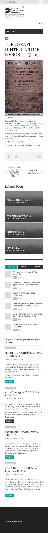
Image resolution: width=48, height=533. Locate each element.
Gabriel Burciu (17, 522)
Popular (11, 267)
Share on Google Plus (24, 156)
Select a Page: (41, 2)
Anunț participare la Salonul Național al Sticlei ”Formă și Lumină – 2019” (28, 305)
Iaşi (7, 38)
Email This (39, 156)
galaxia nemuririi (10, 348)
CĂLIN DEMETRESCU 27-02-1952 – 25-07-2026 (22, 469)
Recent (23, 267)
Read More (9, 381)
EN (39, 23)
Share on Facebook (9, 156)
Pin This (31, 156)
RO (42, 23)
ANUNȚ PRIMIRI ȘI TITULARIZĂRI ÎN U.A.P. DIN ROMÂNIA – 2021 (28, 315)
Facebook (36, 267)
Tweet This (16, 156)
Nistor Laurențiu (18, 359)
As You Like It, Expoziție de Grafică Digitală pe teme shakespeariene (26, 284)
